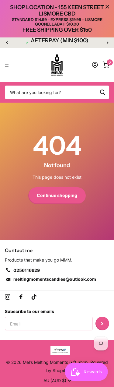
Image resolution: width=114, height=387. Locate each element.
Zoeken (102, 92)
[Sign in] (95, 65)
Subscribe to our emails (29, 311)
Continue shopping (57, 195)
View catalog (8, 65)
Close (107, 6)
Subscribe (102, 323)
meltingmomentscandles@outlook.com (54, 279)
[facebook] (20, 297)
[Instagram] (7, 297)
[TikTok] (34, 297)
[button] (6, 42)
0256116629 (26, 270)
